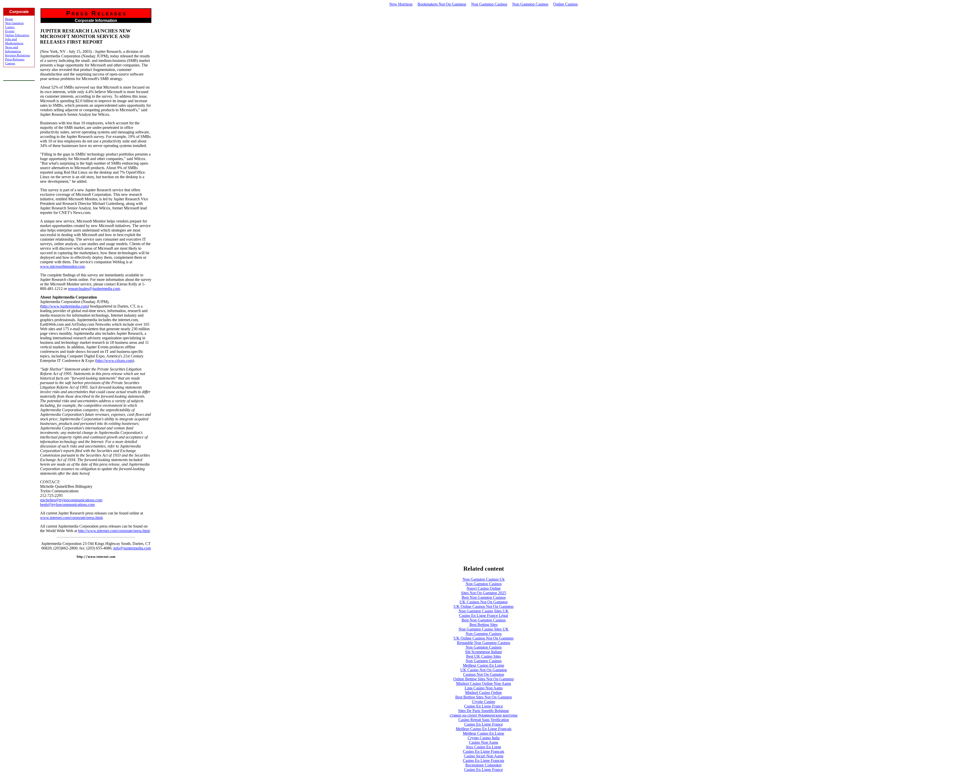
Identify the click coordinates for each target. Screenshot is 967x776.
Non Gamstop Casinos (489, 4)
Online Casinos (565, 4)
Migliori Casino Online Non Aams (483, 683)
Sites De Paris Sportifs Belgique (483, 711)
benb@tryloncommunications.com (67, 504)
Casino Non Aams (483, 742)
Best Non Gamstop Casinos (484, 597)
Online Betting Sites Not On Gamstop (483, 679)
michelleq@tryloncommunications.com (71, 500)
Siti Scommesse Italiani (483, 652)
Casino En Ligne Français (483, 751)
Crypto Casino (483, 701)
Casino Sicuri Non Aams (483, 756)
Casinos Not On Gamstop (483, 674)
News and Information (13, 49)
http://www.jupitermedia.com (64, 306)
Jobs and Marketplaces (14, 41)
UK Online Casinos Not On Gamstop (483, 606)
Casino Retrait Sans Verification (483, 720)
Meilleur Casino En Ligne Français (483, 729)
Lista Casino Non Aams (484, 688)
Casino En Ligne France (483, 706)
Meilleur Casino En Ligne (483, 665)
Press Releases (14, 59)
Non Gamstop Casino (14, 25)
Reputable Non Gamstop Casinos (483, 643)
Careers (10, 63)
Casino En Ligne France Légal (483, 615)
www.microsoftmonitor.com (62, 266)
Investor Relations (17, 55)
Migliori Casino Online (483, 692)
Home (9, 19)
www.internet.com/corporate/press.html (71, 517)
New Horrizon (400, 4)
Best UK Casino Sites (483, 656)
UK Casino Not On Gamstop (483, 670)
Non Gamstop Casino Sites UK (484, 611)
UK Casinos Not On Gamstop (484, 602)
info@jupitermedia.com (132, 548)
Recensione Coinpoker (483, 765)
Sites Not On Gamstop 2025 (483, 593)
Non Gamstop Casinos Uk (484, 579)
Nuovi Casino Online (484, 588)
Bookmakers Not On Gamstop (442, 4)
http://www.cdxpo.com (114, 360)
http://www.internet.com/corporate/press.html (114, 531)
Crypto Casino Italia (484, 738)
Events (9, 31)
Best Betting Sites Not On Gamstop (483, 697)
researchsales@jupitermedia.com (94, 288)
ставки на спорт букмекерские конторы (483, 715)
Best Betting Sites (483, 624)
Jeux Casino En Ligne (483, 747)
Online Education (17, 35)
